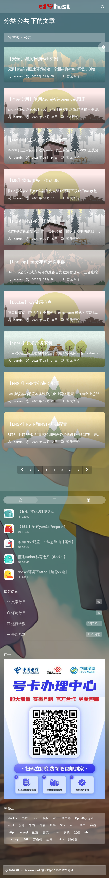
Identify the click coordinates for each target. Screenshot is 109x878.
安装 (67, 832)
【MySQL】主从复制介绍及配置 (37, 140)
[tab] (20, 500)
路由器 (66, 818)
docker (12, 818)
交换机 (37, 839)
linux (56, 832)
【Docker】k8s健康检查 (30, 302)
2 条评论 (72, 117)
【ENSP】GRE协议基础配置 (33, 383)
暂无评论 (73, 76)
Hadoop (13, 839)
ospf (11, 825)
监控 (77, 832)
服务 (22, 825)
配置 (35, 832)
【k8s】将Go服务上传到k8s (33, 180)
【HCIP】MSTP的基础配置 (32, 221)
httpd (12, 832)
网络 (53, 825)
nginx (60, 839)
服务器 (72, 839)
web (72, 825)
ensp (35, 818)
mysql (24, 832)
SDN (62, 825)
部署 (42, 825)
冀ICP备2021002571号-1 (57, 870)
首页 (16, 37)
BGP (26, 839)
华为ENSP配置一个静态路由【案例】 (46, 541)
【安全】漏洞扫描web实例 (33, 58)
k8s (55, 818)
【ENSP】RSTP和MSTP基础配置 (37, 424)
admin (18, 76)
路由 (83, 825)
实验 (46, 818)
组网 (49, 839)
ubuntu (89, 832)
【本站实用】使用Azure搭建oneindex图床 (46, 99)
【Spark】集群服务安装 (30, 343)
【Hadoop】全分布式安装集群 (36, 261)
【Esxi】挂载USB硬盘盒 (36, 511)
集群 (25, 818)
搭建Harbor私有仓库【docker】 (42, 556)
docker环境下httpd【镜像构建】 (43, 572)
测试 (46, 832)
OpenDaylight (84, 818)
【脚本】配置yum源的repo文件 (42, 526)
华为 (32, 825)
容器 (93, 825)
